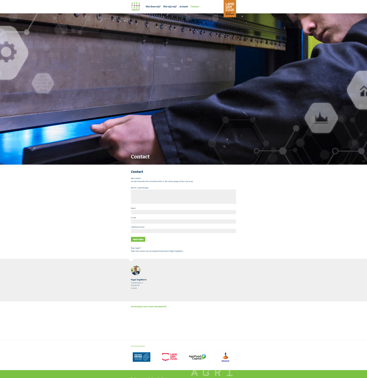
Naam (133, 208)
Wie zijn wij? (170, 6)
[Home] (135, 7)
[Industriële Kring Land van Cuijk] (141, 357)
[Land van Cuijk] (230, 9)
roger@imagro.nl (137, 283)
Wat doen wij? (153, 6)
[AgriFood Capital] (197, 357)
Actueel (183, 6)
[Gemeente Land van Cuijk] (169, 357)
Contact (194, 6)
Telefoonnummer (138, 227)
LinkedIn (134, 288)
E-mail (133, 217)
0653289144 (135, 285)
